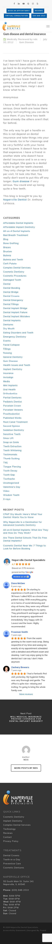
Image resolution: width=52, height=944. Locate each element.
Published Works (12, 418)
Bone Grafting (11, 243)
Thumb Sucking (11, 458)
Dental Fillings (11, 304)
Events (7, 340)
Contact (7, 837)
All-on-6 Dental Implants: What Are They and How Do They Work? (25, 531)
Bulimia (7, 255)
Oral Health (9, 389)
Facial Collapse (11, 344)
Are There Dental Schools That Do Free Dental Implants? (25, 539)
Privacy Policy (10, 841)
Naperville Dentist (15, 199)
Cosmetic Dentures (13, 867)
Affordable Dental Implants (18, 223)
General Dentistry (13, 357)
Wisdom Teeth (11, 495)
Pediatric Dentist (12, 401)
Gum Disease (26, 42)
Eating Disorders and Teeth (18, 332)
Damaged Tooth (12, 279)
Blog (5, 239)
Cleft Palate (10, 263)
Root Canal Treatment (15, 422)
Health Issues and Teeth (16, 365)
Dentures (8, 324)
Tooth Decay (10, 470)
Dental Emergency (13, 300)
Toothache (9, 478)
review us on (19, 576)
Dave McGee (18, 583)
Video (6, 491)
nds (35, 39)
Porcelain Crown (12, 405)
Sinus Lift (8, 438)
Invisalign (8, 377)
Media (6, 381)
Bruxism (7, 251)
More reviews (26, 694)
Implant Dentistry (12, 369)
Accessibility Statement (14, 930)
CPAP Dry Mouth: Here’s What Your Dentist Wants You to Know (22, 515)
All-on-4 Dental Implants (16, 231)
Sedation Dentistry (13, 430)
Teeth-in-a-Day (11, 859)
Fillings (7, 349)
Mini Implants (10, 385)
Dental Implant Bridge (15, 308)
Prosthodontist (11, 413)
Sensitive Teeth (12, 434)
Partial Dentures (12, 397)
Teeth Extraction (12, 446)
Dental (7, 284)
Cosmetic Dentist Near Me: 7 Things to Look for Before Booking (24, 547)
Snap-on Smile (11, 442)
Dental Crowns (11, 296)
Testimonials (10, 454)
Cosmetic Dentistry (13, 271)
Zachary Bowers (20, 667)
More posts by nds (26, 768)
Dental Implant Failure (15, 312)
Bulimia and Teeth (13, 259)
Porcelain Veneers (13, 409)
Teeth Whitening (12, 450)
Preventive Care (12, 863)
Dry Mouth (9, 328)
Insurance (8, 373)
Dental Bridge (10, 292)
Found (43, 930)
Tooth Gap (9, 474)
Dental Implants (12, 320)
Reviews (8, 833)
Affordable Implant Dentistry (19, 227)
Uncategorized (11, 483)
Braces (7, 247)
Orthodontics (10, 393)
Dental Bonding (11, 288)
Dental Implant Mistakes (16, 316)
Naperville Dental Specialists (28, 560)
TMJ (5, 462)
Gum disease (21, 181)
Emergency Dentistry (14, 336)
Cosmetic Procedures (14, 275)
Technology (9, 829)
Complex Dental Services (17, 267)
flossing (7, 353)
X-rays (6, 499)
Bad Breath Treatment (15, 235)
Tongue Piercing (12, 466)
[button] (48, 26)
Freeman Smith (19, 632)
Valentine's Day (11, 487)
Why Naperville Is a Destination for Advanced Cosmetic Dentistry (22, 523)
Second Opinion (11, 426)
